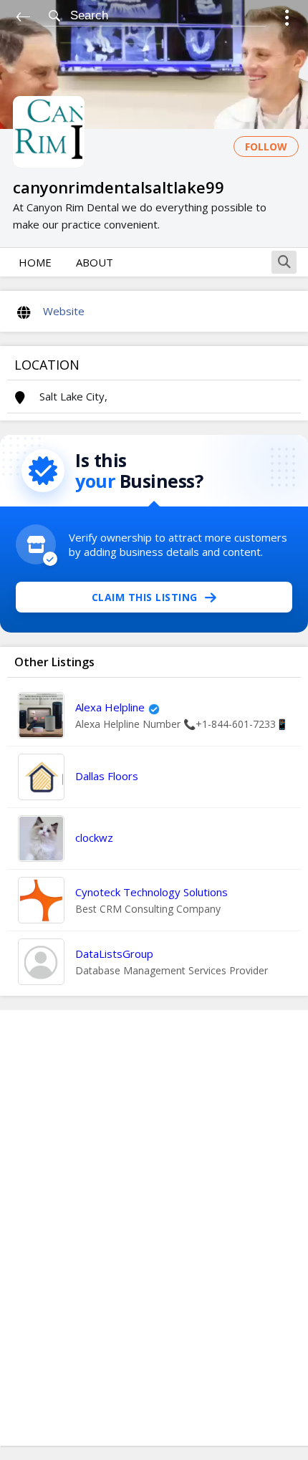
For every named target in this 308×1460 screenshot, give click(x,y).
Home (35, 262)
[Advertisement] (154, 1228)
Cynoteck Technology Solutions (151, 892)
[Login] (287, 19)
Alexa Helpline (110, 707)
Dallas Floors (106, 776)
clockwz (94, 837)
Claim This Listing (145, 597)
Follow (266, 146)
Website (64, 311)
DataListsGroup (114, 953)
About (94, 262)
